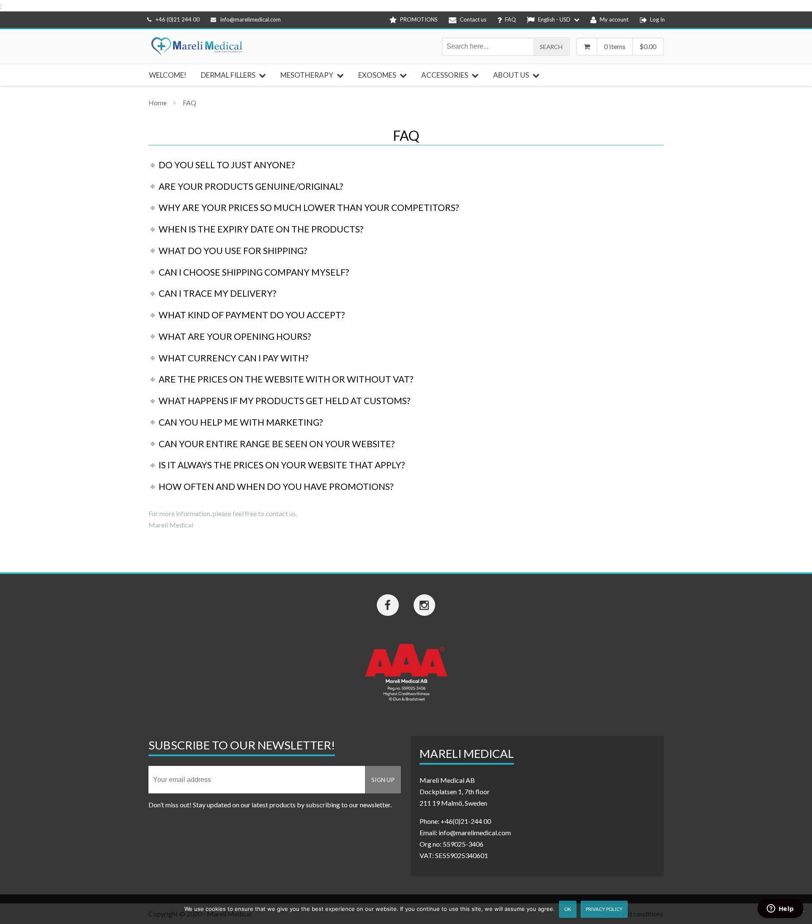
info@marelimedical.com (250, 19)
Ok (567, 909)
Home (157, 102)
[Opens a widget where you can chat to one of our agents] (780, 909)
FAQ (189, 102)
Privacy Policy (604, 909)
